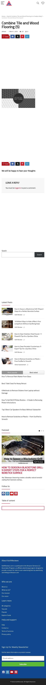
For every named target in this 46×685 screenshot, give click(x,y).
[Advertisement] (23, 64)
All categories (6, 606)
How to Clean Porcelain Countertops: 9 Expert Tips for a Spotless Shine (28, 347)
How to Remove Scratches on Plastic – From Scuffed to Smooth (28, 360)
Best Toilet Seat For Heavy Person (14, 383)
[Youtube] (12, 493)
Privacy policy (6, 634)
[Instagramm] (7, 493)
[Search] (38, 3)
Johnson (4, 31)
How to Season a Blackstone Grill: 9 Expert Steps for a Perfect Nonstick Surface (29, 310)
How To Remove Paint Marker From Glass (16, 376)
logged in (18, 188)
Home (3, 16)
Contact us (5, 628)
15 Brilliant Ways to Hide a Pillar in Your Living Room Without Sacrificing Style (28, 322)
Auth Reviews (18, 315)
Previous (4, 447)
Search (4, 250)
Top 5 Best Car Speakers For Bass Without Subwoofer (21, 409)
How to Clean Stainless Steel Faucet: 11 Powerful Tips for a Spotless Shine (28, 335)
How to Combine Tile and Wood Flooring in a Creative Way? (24, 16)
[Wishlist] (43, 3)
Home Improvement (20, 365)
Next (42, 447)
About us (4, 587)
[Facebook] (3, 493)
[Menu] (2, 3)
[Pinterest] (16, 493)
